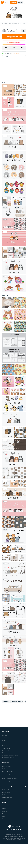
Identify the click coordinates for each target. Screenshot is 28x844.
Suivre (23, 31)
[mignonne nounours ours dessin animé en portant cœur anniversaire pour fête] (8, 496)
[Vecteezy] (2, 2)
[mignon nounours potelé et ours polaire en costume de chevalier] (9, 714)
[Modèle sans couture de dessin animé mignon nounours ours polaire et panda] (8, 307)
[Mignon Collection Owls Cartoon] (13, 209)
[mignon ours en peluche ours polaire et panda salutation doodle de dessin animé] (13, 321)
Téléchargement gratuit (14, 36)
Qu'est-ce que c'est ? (15, 53)
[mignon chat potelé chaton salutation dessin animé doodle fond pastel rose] (13, 128)
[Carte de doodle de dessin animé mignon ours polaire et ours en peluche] (13, 726)
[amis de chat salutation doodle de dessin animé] (9, 150)
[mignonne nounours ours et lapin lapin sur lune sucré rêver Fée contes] (18, 494)
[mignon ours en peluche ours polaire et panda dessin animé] (9, 705)
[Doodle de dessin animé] (8, 114)
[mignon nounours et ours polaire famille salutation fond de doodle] (13, 629)
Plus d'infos (6, 56)
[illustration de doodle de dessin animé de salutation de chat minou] (8, 243)
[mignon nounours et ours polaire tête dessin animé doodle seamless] (8, 669)
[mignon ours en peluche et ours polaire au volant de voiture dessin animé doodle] (13, 742)
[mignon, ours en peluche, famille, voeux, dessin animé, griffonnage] (13, 806)
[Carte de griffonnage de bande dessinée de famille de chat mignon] (8, 102)
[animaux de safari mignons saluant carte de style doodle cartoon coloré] (9, 232)
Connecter (20, 2)
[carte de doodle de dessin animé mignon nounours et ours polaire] (13, 164)
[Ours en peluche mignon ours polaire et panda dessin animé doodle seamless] (8, 657)
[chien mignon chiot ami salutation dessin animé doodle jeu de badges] (13, 192)
